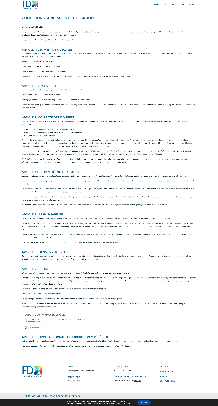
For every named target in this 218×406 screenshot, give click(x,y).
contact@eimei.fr (155, 154)
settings (127, 403)
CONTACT (192, 5)
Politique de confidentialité (65, 396)
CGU (45, 396)
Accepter (144, 402)
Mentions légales (31, 396)
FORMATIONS (169, 5)
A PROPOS (181, 5)
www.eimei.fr (55, 121)
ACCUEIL (157, 5)
